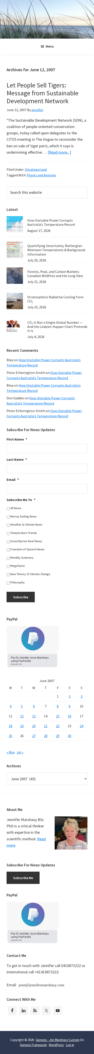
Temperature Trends (23, 533)
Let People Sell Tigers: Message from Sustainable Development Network (42, 93)
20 (34, 726)
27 (34, 736)
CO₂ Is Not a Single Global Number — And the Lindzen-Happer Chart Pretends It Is (57, 326)
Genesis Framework (33, 1045)
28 (45, 736)
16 (69, 716)
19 (22, 726)
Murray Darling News (23, 516)
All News (15, 508)
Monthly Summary (21, 558)
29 (57, 736)
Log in (70, 1045)
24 (81, 726)
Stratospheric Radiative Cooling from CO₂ (55, 299)
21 (45, 726)
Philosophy (17, 582)
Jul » (20, 752)
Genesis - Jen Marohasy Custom (57, 1040)
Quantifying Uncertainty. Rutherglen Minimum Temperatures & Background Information (56, 250)
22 (57, 726)
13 (34, 716)
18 (10, 726)
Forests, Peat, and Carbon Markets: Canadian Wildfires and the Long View (55, 273)
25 (10, 736)
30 (69, 736)
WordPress (56, 1045)
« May (11, 752)
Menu (50, 46)
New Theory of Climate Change (30, 574)
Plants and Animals (41, 175)
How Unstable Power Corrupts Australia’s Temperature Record (51, 222)
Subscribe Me (23, 878)
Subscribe (20, 597)
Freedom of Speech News (27, 549)
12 (22, 716)
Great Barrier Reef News (26, 541)
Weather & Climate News (26, 524)
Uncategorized (36, 169)
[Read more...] (59, 152)
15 (57, 716)
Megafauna (17, 566)
